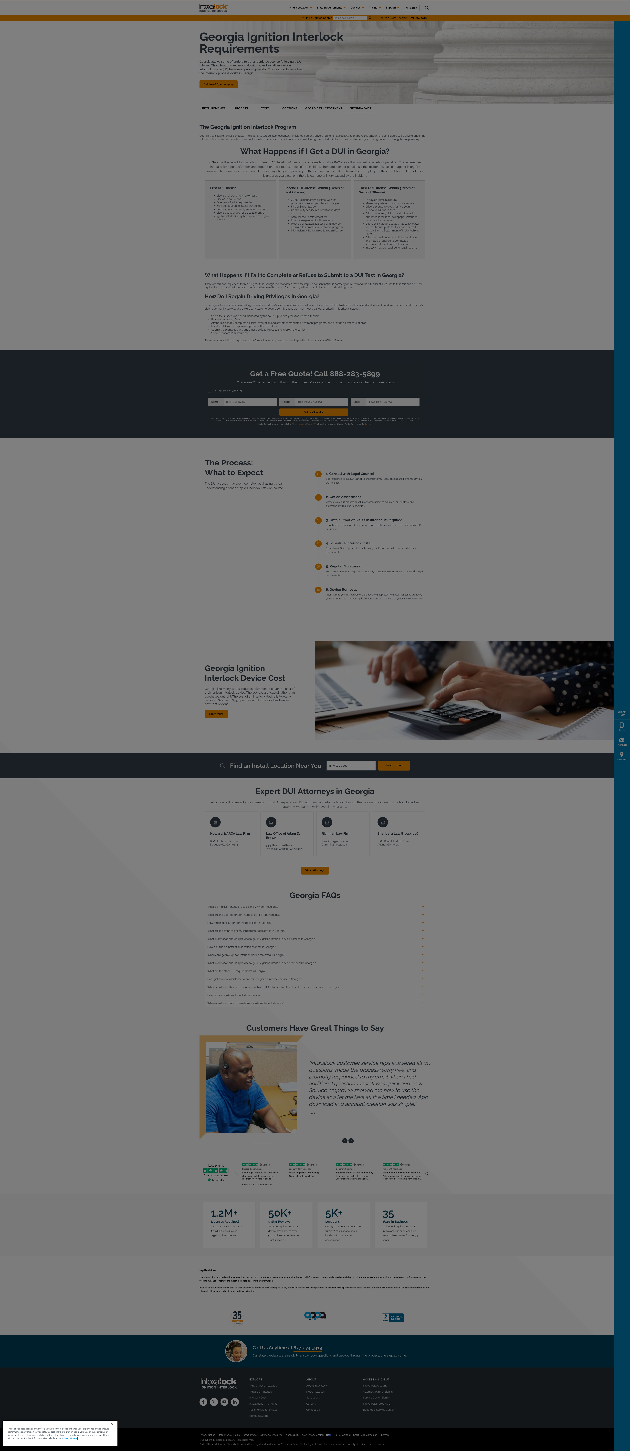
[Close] (112, 1424)
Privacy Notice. (69, 1438)
